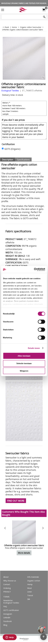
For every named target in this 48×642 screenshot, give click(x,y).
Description (7, 159)
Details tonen (34, 348)
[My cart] (44, 9)
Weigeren (24, 371)
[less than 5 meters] (24, 111)
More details (24, 552)
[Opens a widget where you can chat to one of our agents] (10, 637)
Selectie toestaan (24, 363)
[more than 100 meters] (24, 105)
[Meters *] (24, 102)
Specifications (23, 159)
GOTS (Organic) (12, 148)
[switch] (41, 322)
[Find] (44, 17)
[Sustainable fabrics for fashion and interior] (23, 10)
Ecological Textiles (10, 90)
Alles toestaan (24, 356)
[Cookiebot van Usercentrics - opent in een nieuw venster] (34, 269)
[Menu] (2, 10)
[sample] (24, 114)
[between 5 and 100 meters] (24, 108)
